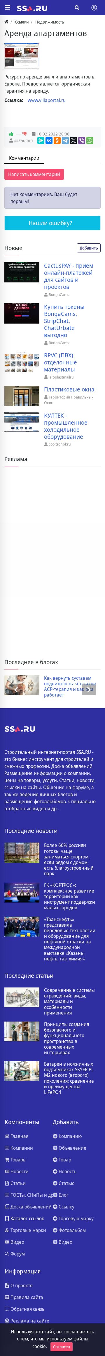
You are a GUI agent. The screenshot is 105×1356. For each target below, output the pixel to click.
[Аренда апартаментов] (21, 56)
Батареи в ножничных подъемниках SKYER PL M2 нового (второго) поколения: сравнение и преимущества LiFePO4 (69, 1078)
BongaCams (59, 294)
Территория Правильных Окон (69, 400)
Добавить (89, 248)
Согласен (61, 1347)
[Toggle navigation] (94, 8)
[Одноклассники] (57, 140)
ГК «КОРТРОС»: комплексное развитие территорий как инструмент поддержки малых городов (69, 897)
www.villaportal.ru (47, 100)
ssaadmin (23, 140)
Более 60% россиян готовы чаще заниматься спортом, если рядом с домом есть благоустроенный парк (69, 859)
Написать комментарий (34, 174)
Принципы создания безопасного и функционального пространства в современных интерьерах (66, 1038)
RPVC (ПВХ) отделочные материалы (60, 362)
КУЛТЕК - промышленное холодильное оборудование (66, 426)
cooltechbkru (60, 444)
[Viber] (81, 140)
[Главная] (6, 22)
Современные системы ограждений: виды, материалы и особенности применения (69, 1001)
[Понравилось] (11, 134)
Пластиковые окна (69, 389)
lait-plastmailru (61, 377)
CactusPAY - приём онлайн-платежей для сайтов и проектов (68, 276)
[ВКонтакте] (49, 140)
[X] (73, 140)
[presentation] (16, 689)
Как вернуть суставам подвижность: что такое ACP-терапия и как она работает (70, 686)
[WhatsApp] (89, 140)
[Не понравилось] (24, 134)
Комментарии (24, 158)
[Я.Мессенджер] (40, 140)
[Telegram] (65, 140)
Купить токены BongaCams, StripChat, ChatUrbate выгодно (64, 321)
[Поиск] (77, 7)
